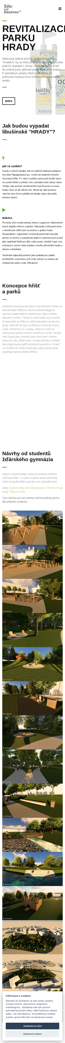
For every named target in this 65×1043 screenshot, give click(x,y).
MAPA (8, 101)
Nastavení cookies (32, 1034)
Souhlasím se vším (32, 1026)
